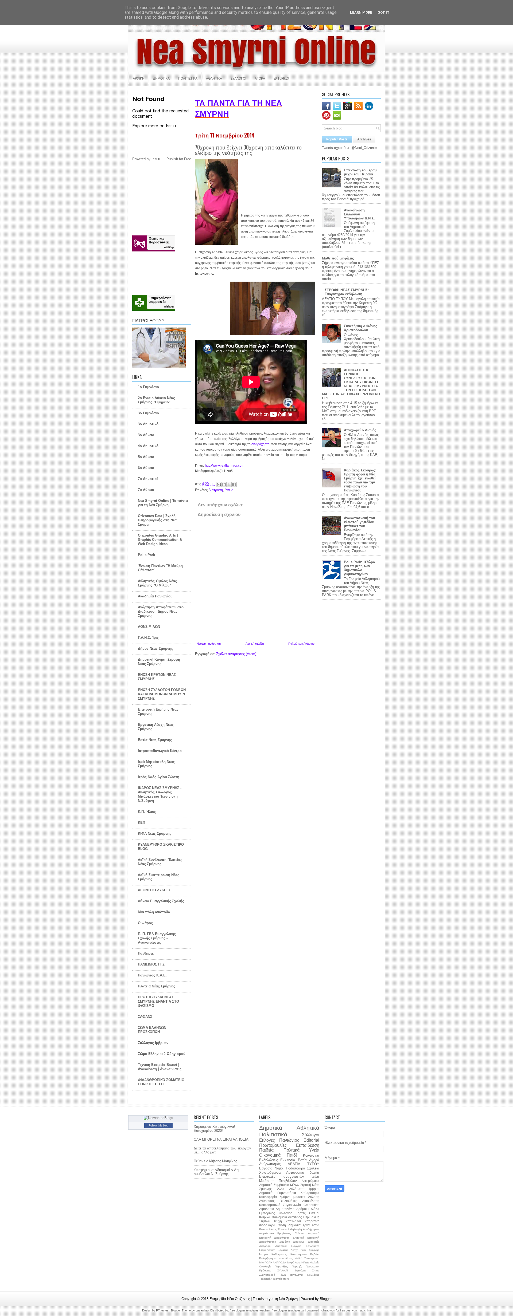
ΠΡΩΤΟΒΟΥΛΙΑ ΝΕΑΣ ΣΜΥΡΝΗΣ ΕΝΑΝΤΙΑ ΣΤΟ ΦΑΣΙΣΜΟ (158, 1001)
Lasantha (202, 1310)
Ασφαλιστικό (266, 1233)
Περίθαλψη (311, 1217)
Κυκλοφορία (268, 1197)
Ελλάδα (313, 1209)
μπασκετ (299, 1197)
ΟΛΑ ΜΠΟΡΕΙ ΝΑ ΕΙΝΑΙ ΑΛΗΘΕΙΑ (221, 1139)
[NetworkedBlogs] (158, 1118)
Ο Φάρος (145, 923)
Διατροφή (215, 490)
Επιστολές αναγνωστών (281, 1177)
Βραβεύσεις (284, 1233)
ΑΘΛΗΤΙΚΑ (214, 78)
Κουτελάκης (286, 1258)
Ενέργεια (296, 1245)
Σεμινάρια (300, 1270)
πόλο (286, 1278)
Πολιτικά (291, 1150)
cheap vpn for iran (333, 1310)
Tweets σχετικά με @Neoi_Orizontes (350, 148)
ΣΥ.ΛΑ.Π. (283, 1270)
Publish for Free (178, 159)
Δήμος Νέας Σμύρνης (155, 649)
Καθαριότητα (310, 1193)
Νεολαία (314, 1262)
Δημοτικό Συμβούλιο (274, 1185)
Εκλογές (267, 1140)
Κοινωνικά (311, 1155)
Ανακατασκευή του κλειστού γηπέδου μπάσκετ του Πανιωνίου (359, 524)
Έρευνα (282, 1229)
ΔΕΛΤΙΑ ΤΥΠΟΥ (303, 1164)
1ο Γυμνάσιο (148, 387)
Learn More (361, 12)
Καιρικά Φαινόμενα (273, 1217)
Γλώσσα (300, 1233)
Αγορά (314, 1160)
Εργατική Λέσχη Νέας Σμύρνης (298, 1249)
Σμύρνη (284, 1197)
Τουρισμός (265, 1278)
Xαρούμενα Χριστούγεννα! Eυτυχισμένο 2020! (214, 1129)
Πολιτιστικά (273, 1134)
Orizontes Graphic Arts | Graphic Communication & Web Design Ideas (160, 539)
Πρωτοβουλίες (273, 1145)
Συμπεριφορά (267, 1274)
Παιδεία (266, 1150)
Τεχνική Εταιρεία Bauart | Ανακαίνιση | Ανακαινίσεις (159, 1067)
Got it (384, 12)
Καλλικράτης (279, 1254)
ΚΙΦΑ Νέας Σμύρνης (154, 834)
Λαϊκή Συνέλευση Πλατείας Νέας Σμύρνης (160, 862)
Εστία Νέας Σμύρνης (155, 740)
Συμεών (264, 1221)
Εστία (302, 1160)
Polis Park (146, 555)
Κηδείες (314, 1254)
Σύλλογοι (310, 1135)
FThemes (162, 1310)
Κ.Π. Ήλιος (147, 812)
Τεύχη (278, 1221)
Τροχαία (277, 1278)
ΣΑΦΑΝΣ (145, 1017)
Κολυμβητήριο (268, 1258)
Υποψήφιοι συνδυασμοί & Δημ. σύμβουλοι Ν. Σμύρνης (217, 1172)
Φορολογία (267, 1225)
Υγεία (229, 490)
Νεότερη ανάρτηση (209, 643)
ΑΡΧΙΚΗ (139, 78)
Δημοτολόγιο (285, 1209)
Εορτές (301, 1213)
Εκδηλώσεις (268, 1160)
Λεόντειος (295, 1217)
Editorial (311, 1140)
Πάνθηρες (146, 953)
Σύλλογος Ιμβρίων (153, 1043)
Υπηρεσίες (311, 1221)
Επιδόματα (312, 1245)
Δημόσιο (284, 1241)
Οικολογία (265, 1266)
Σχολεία (313, 1168)
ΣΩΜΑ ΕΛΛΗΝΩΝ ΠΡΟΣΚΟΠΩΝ (152, 1030)
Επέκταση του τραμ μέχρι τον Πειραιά (360, 172)
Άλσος (273, 1229)
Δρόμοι (301, 1209)
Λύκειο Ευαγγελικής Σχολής (161, 901)
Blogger (326, 1299)
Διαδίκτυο (299, 1241)
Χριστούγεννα (270, 1173)
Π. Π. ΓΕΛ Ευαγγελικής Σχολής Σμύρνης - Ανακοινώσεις (157, 938)
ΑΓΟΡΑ (260, 78)
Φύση (282, 1225)
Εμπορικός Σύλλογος (275, 1213)
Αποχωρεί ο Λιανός (360, 430)
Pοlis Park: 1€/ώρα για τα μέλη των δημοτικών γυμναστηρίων (359, 568)
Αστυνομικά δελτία (302, 1173)
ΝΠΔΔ (305, 1262)
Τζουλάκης (313, 1274)
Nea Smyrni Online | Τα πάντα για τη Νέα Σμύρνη (163, 503)
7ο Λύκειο (146, 490)
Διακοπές (313, 1241)
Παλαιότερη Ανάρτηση (302, 643)
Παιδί (292, 1155)
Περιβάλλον (288, 1181)
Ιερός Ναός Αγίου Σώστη (158, 777)
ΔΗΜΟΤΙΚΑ (161, 78)
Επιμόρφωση (267, 1249)
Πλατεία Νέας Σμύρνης (156, 986)
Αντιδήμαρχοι (311, 1229)
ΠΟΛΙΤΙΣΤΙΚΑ (187, 78)
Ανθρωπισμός (270, 1164)
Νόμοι (279, 1168)
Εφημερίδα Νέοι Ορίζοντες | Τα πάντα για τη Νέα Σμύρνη (254, 1299)
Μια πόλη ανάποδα (154, 912)
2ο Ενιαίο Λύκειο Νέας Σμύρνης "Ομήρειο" (156, 400)
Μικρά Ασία (294, 1262)
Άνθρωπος (267, 1201)
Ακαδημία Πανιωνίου (155, 596)
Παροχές (297, 1266)
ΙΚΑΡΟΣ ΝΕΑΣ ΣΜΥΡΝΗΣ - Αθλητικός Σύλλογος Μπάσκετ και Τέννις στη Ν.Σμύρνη (159, 794)
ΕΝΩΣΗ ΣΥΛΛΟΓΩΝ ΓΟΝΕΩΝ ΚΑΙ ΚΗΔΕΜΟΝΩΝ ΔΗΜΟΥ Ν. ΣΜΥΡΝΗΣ (162, 694)
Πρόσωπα (265, 1270)
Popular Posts (337, 139)
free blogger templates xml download (296, 1310)
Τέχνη (282, 1274)
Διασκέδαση (310, 1201)
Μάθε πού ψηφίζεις (338, 258)
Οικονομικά (270, 1155)
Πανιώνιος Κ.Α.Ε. (152, 975)
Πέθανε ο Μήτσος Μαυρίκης (215, 1161)
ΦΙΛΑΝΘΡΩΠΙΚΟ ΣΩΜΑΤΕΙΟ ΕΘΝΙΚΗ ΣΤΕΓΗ (161, 1082)
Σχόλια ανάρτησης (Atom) (236, 654)
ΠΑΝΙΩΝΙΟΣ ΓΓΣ (151, 964)
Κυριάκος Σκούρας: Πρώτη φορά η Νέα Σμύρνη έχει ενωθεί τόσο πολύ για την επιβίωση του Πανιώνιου (360, 480)
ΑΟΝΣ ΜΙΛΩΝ (149, 627)
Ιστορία (263, 1254)
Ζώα (315, 1177)
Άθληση (313, 1197)
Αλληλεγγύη (295, 1229)
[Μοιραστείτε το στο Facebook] (234, 484)
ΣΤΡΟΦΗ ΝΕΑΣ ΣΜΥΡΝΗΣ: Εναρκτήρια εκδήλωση (347, 292)
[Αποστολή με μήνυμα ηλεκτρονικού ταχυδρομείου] (218, 484)
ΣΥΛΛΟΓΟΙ (238, 78)
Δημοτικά (270, 1128)
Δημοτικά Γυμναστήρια (277, 1193)
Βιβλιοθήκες (288, 1201)
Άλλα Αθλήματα (290, 1189)
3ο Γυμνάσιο (148, 413)
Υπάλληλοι (293, 1221)
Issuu (155, 159)
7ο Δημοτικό (148, 479)
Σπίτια (315, 1270)
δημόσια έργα (299, 1225)
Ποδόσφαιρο (295, 1168)
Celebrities (311, 1205)
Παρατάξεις (281, 1266)
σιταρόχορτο (260, 444)
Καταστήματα (298, 1254)
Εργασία (266, 1168)
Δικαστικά (281, 1245)
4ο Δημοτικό (148, 446)
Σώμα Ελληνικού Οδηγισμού (161, 1054)
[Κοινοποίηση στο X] (229, 484)
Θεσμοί (314, 1213)
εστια (315, 1225)
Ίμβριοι (314, 1189)
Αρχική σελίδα (255, 643)
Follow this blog (158, 1125)
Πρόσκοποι (312, 1266)
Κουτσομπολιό (269, 1205)
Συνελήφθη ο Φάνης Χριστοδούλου (360, 328)
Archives (364, 139)
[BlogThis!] (224, 484)
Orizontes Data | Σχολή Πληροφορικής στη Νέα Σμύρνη (157, 520)
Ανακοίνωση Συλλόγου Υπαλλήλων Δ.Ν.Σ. (359, 214)
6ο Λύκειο (146, 468)
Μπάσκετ (266, 1181)
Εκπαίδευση (307, 1145)
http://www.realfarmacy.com (224, 465)
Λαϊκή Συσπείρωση (307, 1258)
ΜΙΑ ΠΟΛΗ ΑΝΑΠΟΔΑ (272, 1262)
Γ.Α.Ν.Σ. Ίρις (148, 638)
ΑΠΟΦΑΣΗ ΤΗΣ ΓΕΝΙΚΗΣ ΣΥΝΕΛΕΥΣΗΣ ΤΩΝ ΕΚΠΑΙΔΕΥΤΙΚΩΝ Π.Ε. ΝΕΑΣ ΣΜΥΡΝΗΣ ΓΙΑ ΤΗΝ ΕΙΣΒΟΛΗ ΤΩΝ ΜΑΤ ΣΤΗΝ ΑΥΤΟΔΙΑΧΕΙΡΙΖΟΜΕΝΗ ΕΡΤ (351, 384)
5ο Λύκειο (146, 457)
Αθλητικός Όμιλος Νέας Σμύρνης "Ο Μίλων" (157, 583)
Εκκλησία (287, 1160)
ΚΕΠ (141, 823)
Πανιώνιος (289, 1140)
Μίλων (294, 1185)
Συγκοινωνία (292, 1205)
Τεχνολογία (296, 1274)
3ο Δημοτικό (148, 424)
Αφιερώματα (310, 1181)
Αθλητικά (308, 1128)
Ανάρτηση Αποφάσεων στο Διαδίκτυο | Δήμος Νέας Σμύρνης (161, 611)
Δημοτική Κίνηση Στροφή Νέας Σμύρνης (159, 661)
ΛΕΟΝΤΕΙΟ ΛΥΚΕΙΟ (154, 890)
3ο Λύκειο (146, 435)
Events (263, 1229)
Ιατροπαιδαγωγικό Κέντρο (160, 751)
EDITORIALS (281, 78)
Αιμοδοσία (266, 1209)
